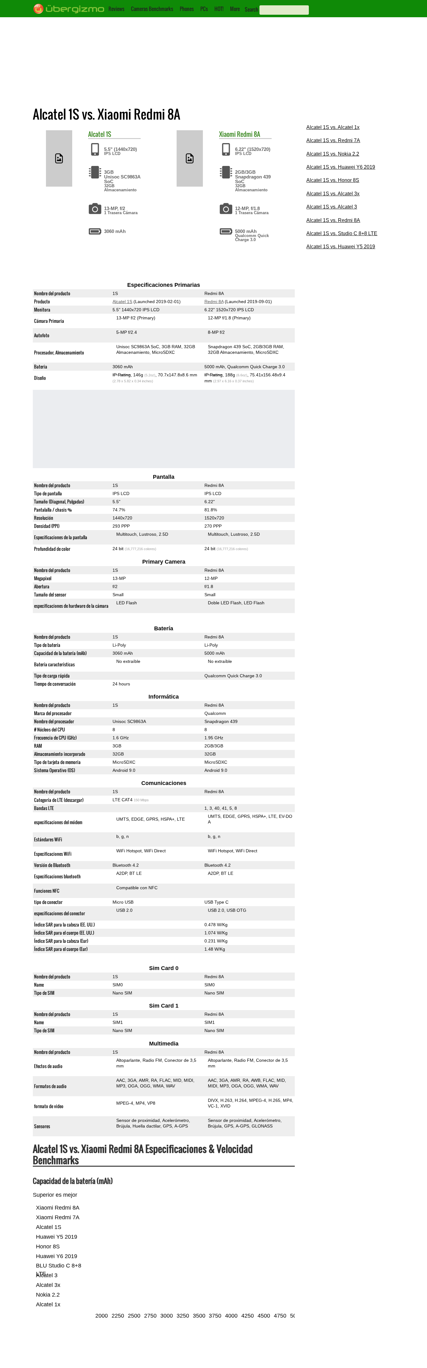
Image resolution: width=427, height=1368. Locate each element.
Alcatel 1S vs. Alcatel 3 (331, 206)
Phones (187, 9)
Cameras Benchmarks (152, 9)
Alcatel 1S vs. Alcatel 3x (332, 193)
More (235, 9)
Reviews (116, 9)
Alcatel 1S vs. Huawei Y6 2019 (340, 167)
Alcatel (96, 134)
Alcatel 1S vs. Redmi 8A (333, 220)
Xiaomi (227, 134)
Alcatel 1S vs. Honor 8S (332, 180)
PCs (204, 9)
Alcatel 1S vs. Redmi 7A (333, 140)
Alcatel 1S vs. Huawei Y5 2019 (340, 246)
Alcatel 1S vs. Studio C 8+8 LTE (341, 233)
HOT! (219, 9)
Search (251, 9)
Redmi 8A (248, 134)
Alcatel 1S (122, 301)
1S (108, 134)
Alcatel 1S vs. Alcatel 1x (332, 127)
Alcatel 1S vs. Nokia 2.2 (332, 154)
